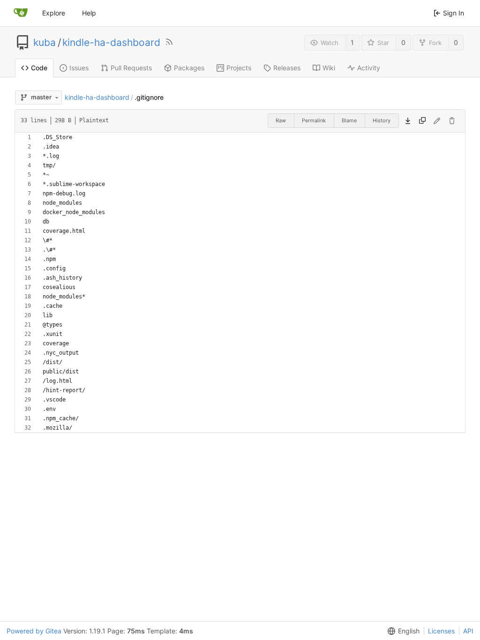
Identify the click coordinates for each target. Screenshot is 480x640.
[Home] (21, 13)
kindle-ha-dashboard (111, 42)
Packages (189, 68)
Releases (286, 68)
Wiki (328, 68)
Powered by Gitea (34, 631)
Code (39, 68)
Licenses (441, 631)
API (468, 631)
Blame (349, 120)
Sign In (453, 13)
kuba (44, 42)
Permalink (314, 120)
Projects (238, 68)
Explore (53, 13)
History (381, 120)
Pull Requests (131, 68)
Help (89, 13)
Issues (79, 68)
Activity (368, 68)
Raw (281, 120)
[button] (402, 631)
